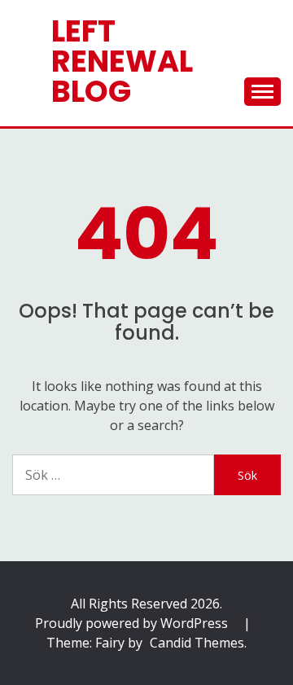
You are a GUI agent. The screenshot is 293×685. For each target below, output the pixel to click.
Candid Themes (197, 643)
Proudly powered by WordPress (133, 623)
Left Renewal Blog (122, 61)
